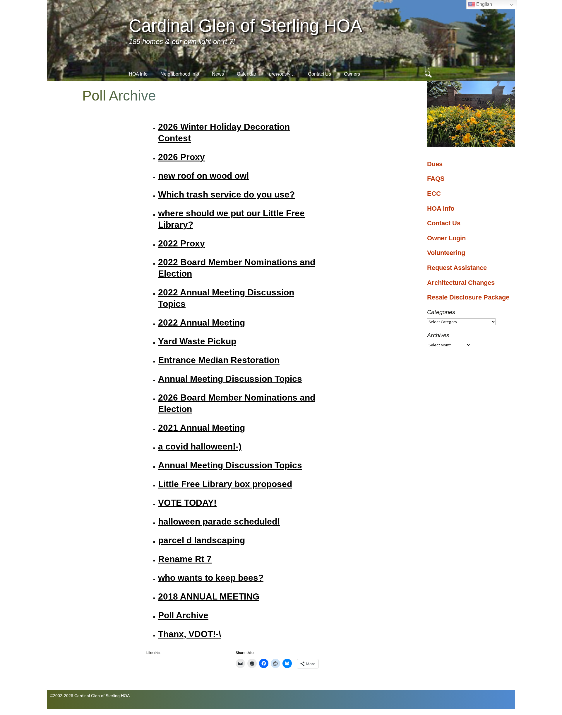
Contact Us (319, 74)
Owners (352, 74)
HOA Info (138, 74)
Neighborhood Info (179, 74)
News (218, 74)
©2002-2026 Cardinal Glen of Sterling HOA (90, 695)
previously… (282, 74)
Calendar (246, 74)
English (483, 4)
